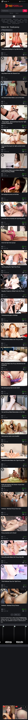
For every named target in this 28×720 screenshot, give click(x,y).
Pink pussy (13, 22)
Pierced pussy (20, 22)
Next (16, 614)
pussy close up (15, 23)
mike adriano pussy (6, 19)
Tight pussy (5, 22)
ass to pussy (24, 20)
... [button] (11, 614)
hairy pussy (15, 19)
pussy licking (10, 20)
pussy (21, 19)
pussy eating (18, 20)
